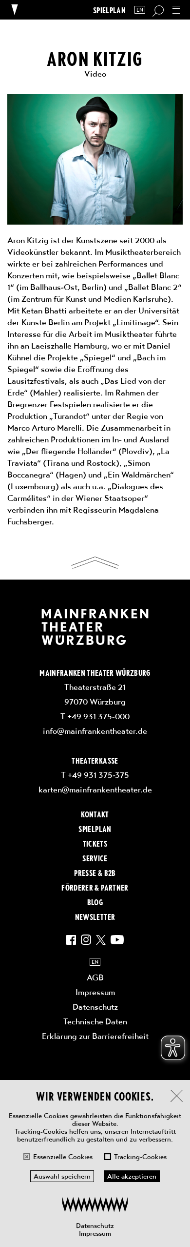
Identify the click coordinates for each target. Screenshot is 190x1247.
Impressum (95, 1233)
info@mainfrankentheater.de (95, 731)
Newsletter (95, 916)
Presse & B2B (94, 872)
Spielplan (109, 10)
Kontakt (95, 814)
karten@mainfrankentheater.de (95, 789)
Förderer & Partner (94, 887)
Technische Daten (95, 1021)
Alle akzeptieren (131, 1176)
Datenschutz (95, 1225)
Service (94, 857)
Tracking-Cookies (140, 1157)
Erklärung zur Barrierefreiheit (95, 1036)
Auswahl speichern (62, 1176)
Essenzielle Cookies (63, 1157)
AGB (95, 977)
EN (139, 10)
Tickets (95, 843)
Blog (95, 901)
